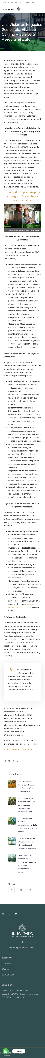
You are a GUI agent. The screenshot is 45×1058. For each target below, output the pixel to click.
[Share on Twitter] (9, 761)
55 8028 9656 (8, 975)
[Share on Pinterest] (13, 761)
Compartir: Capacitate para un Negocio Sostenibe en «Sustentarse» (22, 196)
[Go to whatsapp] (6, 1051)
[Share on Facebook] (5, 761)
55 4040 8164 (29, 2)
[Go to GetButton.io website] (6, 1055)
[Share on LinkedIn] (17, 761)
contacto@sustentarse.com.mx (12, 2)
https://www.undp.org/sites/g (18, 749)
